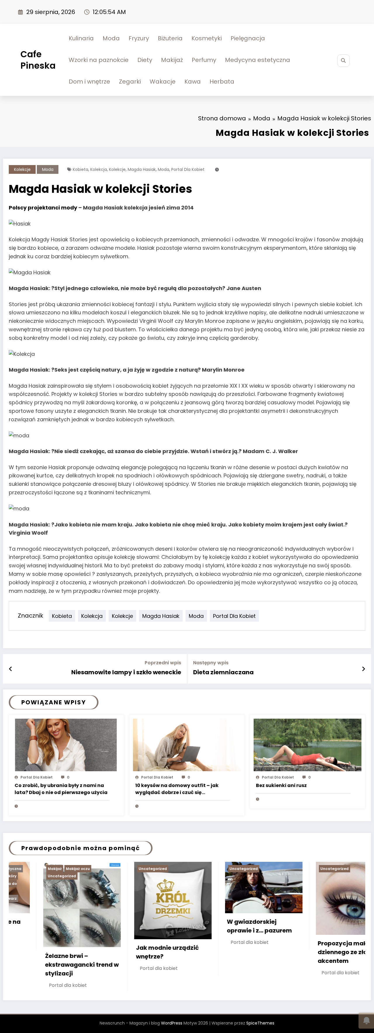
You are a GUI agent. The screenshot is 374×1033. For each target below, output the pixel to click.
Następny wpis (210, 662)
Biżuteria (170, 38)
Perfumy (204, 60)
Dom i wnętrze (89, 81)
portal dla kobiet (188, 169)
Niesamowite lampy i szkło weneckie (126, 672)
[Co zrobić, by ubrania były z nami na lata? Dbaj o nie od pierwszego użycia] (66, 744)
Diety (144, 60)
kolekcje (117, 169)
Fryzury (139, 38)
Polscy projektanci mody (43, 207)
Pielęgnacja (248, 38)
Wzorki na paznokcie (99, 60)
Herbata (221, 81)
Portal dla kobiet (36, 777)
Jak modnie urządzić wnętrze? (87, 952)
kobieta (80, 169)
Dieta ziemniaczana (223, 672)
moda (163, 169)
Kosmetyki (206, 38)
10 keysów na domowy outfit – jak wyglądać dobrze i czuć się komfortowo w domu (177, 789)
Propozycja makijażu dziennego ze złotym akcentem (269, 952)
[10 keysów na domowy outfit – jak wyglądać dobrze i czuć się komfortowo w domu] (187, 744)
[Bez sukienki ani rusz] (307, 744)
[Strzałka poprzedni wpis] (11, 669)
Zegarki (130, 81)
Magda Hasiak (142, 169)
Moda (111, 38)
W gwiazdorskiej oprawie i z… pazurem (179, 926)
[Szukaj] (343, 60)
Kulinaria (81, 38)
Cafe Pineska (38, 60)
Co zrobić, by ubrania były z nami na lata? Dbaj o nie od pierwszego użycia (61, 789)
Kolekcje (22, 169)
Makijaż (172, 60)
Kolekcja (98, 169)
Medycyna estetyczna (257, 60)
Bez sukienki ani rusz (281, 785)
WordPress (171, 1012)
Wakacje (163, 81)
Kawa (192, 81)
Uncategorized (72, 868)
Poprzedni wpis (163, 662)
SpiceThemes (260, 1012)
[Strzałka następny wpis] (363, 669)
